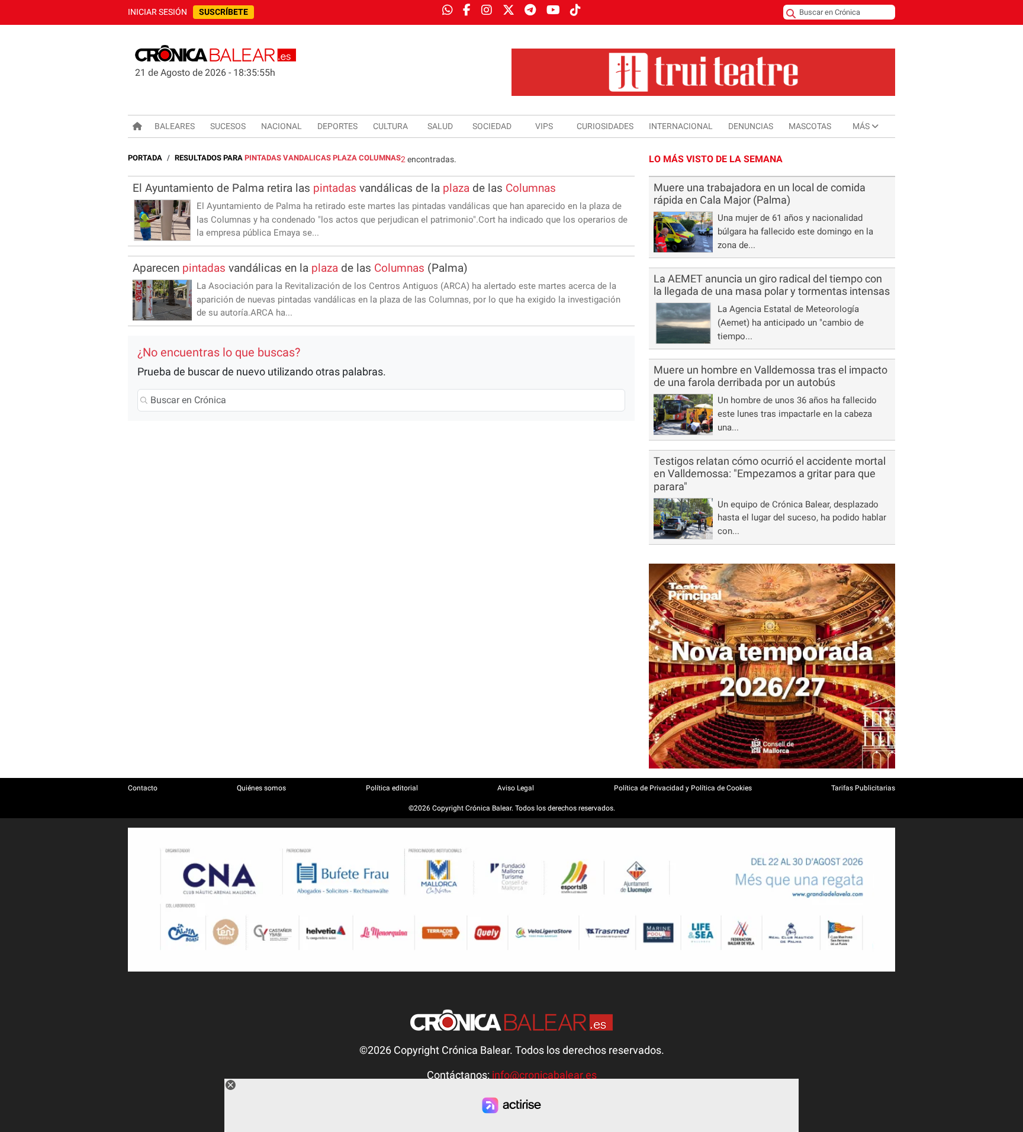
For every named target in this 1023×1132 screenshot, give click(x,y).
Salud (440, 126)
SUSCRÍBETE (223, 12)
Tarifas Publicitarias (863, 788)
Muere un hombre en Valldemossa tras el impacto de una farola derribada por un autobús (770, 376)
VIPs (544, 126)
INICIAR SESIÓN (157, 12)
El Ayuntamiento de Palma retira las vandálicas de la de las (344, 188)
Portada (145, 157)
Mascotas (810, 126)
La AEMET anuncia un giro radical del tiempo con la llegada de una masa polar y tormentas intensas (772, 285)
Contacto (142, 788)
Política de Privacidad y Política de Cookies (683, 788)
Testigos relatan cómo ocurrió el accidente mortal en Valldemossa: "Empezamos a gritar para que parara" (770, 473)
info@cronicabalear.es (544, 1075)
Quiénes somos (261, 788)
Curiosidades (605, 126)
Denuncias (750, 126)
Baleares (175, 126)
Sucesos (228, 126)
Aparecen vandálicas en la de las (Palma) (300, 268)
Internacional (681, 126)
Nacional (281, 126)
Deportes (337, 126)
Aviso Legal (515, 788)
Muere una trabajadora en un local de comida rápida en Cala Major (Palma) (760, 194)
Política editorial (392, 788)
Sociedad (491, 126)
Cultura (390, 126)
